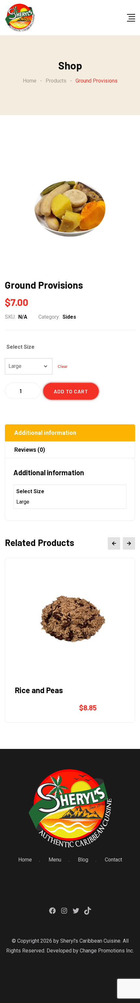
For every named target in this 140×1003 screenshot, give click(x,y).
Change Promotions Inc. (107, 951)
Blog (83, 860)
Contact (113, 860)
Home (25, 860)
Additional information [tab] (45, 432)
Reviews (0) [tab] (29, 449)
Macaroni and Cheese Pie (58, 690)
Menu (55, 860)
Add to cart (71, 391)
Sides (69, 317)
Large (22, 502)
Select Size (21, 347)
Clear (62, 366)
